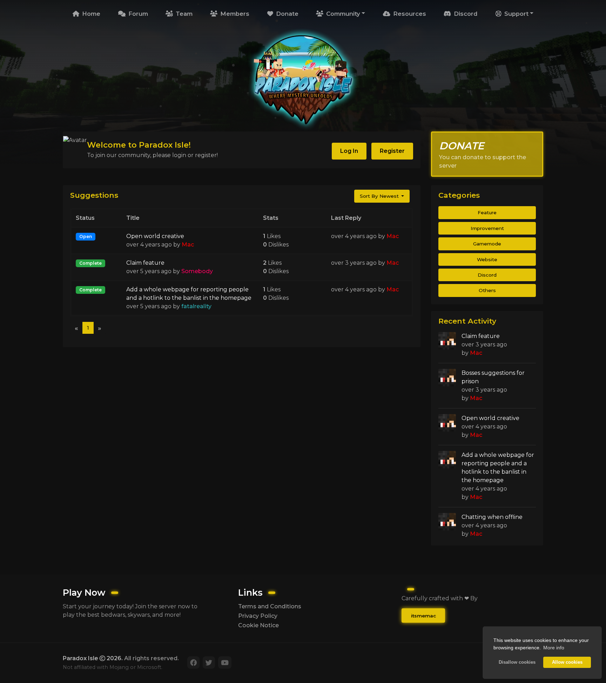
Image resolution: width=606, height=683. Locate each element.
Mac (188, 244)
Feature (487, 212)
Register (392, 151)
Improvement (487, 228)
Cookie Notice (258, 625)
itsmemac (423, 615)
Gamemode (487, 243)
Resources (408, 13)
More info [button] (553, 647)
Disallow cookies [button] (517, 662)
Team (183, 13)
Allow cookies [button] (567, 662)
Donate (286, 13)
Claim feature (145, 262)
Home (90, 13)
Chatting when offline (492, 517)
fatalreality (196, 306)
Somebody (197, 271)
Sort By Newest (380, 196)
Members (233, 13)
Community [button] (342, 13)
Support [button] (515, 13)
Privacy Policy (257, 616)
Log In (349, 151)
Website (487, 259)
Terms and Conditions (269, 606)
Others (487, 290)
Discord (465, 13)
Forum (137, 13)
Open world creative (155, 236)
